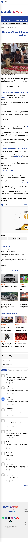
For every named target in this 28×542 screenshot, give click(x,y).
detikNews (3, 27)
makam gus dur (22, 238)
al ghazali (4, 238)
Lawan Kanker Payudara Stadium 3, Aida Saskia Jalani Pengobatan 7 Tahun (20, 328)
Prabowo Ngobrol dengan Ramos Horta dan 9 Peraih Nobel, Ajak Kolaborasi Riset (6, 328)
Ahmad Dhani (18, 157)
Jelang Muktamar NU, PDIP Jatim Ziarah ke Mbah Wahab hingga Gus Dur (13, 260)
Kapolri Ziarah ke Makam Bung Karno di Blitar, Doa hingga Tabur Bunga (13, 255)
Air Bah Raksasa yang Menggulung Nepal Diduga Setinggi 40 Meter (7, 306)
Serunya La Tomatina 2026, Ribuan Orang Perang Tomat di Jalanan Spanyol (20, 346)
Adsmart (4, 23)
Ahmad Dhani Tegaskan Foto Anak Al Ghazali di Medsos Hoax (13, 264)
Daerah (18, 23)
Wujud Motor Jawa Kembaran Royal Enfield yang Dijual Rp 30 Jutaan (6, 346)
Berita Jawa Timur (13, 27)
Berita (8, 20)
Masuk (25, 1)
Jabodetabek (15, 20)
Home (3, 20)
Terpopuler (12, 23)
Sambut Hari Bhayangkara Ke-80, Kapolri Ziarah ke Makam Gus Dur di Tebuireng (14, 250)
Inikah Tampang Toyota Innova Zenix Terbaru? (9, 287)
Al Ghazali (19, 85)
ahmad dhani (12, 238)
